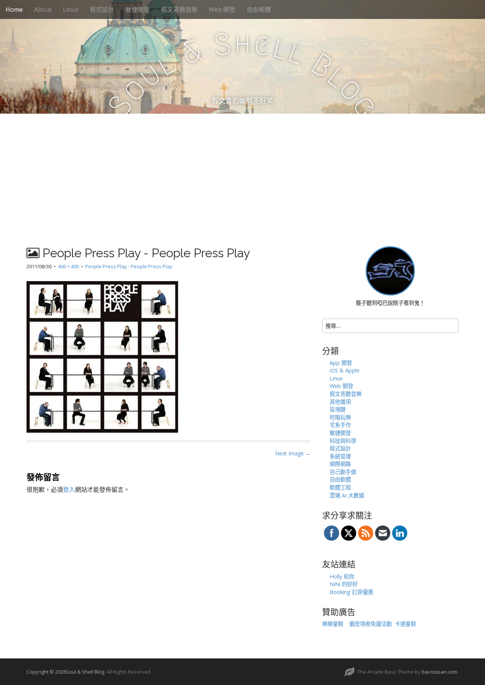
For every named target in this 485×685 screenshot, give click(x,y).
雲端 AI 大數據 (347, 495)
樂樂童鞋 (332, 623)
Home (14, 9)
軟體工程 (340, 487)
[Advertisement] (242, 170)
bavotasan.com (439, 671)
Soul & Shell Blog (85, 671)
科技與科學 (343, 440)
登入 (69, 489)
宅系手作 (340, 425)
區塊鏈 (338, 409)
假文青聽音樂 (179, 9)
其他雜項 (340, 401)
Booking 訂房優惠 (351, 592)
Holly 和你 (342, 576)
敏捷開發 (137, 9)
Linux (70, 9)
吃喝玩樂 (340, 417)
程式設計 (102, 9)
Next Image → (293, 453)
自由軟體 (259, 9)
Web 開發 (222, 9)
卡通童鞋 (405, 623)
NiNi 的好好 (344, 584)
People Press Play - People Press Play (128, 266)
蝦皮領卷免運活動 (370, 623)
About (43, 9)
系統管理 (340, 456)
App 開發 (341, 362)
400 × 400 (68, 266)
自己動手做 (343, 471)
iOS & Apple (345, 370)
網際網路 (340, 464)
